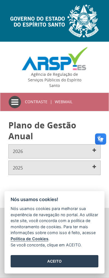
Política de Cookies (29, 238)
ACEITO (54, 261)
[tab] (54, 151)
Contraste (36, 101)
